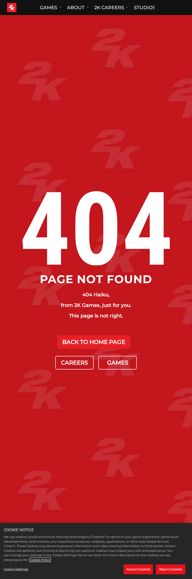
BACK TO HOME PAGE (93, 342)
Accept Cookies (138, 569)
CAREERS (74, 362)
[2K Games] (20, 7)
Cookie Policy (40, 560)
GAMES (117, 362)
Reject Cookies (170, 569)
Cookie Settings (16, 569)
